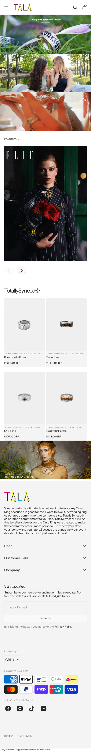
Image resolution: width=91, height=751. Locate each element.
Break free (52, 357)
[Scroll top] (86, 745)
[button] (6, 7)
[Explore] (45, 34)
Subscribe (45, 618)
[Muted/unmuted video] (83, 101)
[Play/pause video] (45, 111)
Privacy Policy (63, 626)
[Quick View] (13, 342)
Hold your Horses (56, 430)
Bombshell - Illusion (15, 357)
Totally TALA (23, 736)
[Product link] (24, 332)
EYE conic (10, 430)
